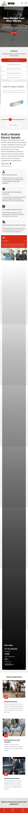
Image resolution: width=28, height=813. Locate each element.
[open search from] (22, 3)
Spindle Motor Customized (14, 77)
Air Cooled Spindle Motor (14, 64)
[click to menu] (26, 3)
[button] (26, 26)
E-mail (12, 811)
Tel (4, 811)
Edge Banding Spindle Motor (14, 73)
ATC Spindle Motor (14, 60)
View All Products (13, 125)
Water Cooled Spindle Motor (14, 69)
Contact (23, 811)
